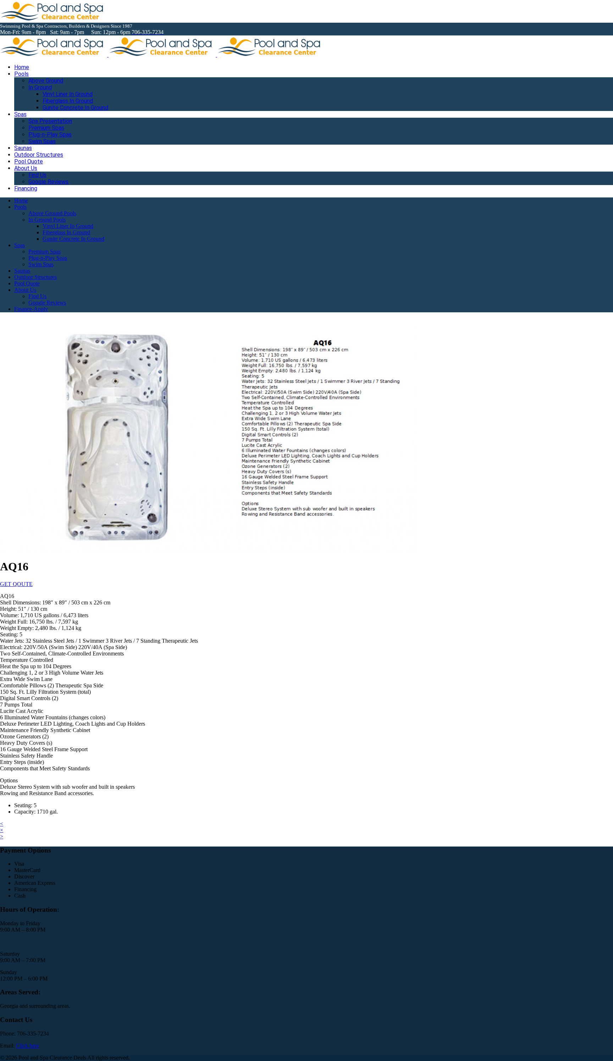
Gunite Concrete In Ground (75, 107)
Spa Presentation (50, 121)
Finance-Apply (31, 309)
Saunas (23, 148)
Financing (25, 188)
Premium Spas (46, 127)
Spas (20, 114)
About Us (25, 168)
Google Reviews (48, 181)
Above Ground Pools (52, 213)
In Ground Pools (47, 220)
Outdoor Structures (38, 154)
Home (21, 67)
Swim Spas (42, 141)
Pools (21, 74)
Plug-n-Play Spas (50, 134)
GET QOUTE (16, 584)
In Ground (40, 87)
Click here (27, 1046)
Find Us (37, 175)
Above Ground (45, 80)
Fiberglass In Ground (68, 100)
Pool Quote (28, 161)
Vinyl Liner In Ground (68, 94)
